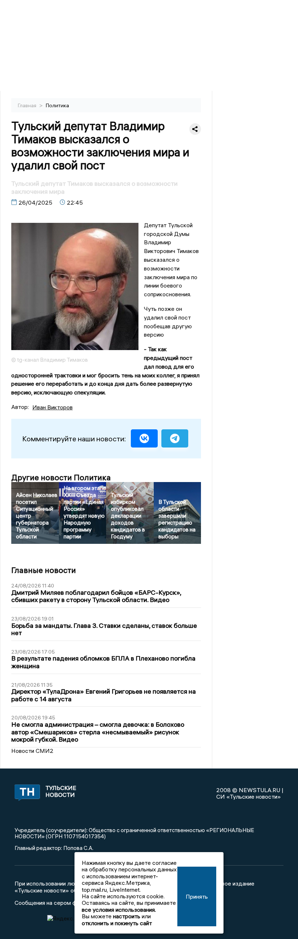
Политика (57, 105)
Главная (27, 105)
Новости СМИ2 (32, 750)
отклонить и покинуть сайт (117, 923)
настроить (126, 916)
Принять (197, 896)
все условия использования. (119, 909)
